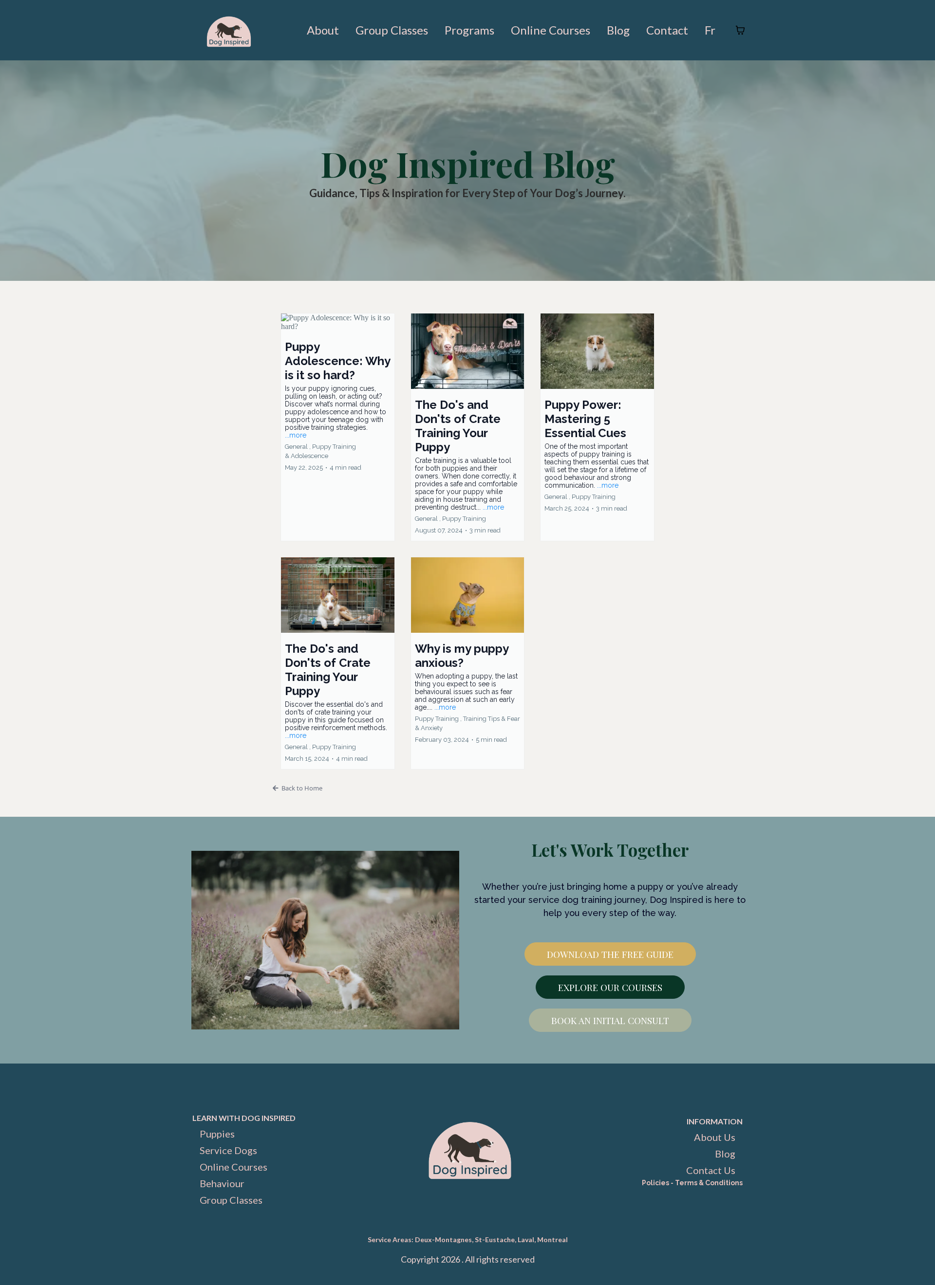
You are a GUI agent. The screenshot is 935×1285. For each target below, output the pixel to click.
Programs (469, 30)
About (323, 30)
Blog (618, 30)
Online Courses (550, 30)
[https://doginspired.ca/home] (229, 30)
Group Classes (391, 30)
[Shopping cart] (740, 30)
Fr (710, 30)
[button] (338, 427)
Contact (667, 30)
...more (295, 435)
